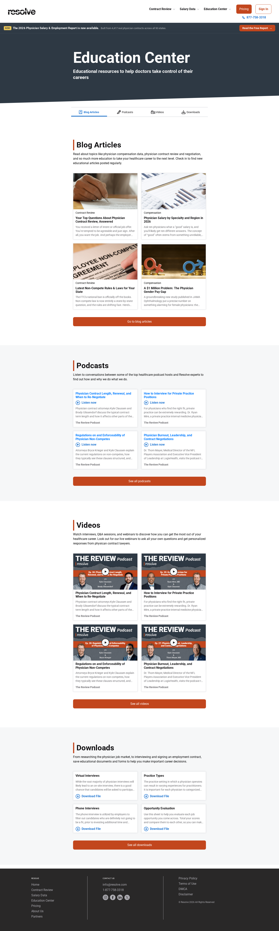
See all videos (139, 704)
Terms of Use (187, 883)
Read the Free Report (257, 28)
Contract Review (160, 9)
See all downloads (139, 845)
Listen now (89, 402)
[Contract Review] (173, 8)
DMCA (183, 889)
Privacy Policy (188, 878)
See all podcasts (139, 481)
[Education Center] (229, 8)
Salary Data (188, 9)
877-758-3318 (256, 17)
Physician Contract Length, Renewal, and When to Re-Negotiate (103, 395)
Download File (91, 796)
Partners (37, 916)
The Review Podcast (88, 422)
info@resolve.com (115, 884)
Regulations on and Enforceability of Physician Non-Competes (100, 437)
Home (35, 884)
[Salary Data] (197, 8)
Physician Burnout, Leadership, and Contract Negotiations (168, 437)
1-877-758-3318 (113, 890)
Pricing (244, 9)
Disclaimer (186, 894)
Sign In (263, 9)
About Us (37, 911)
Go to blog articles (139, 321)
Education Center (216, 9)
